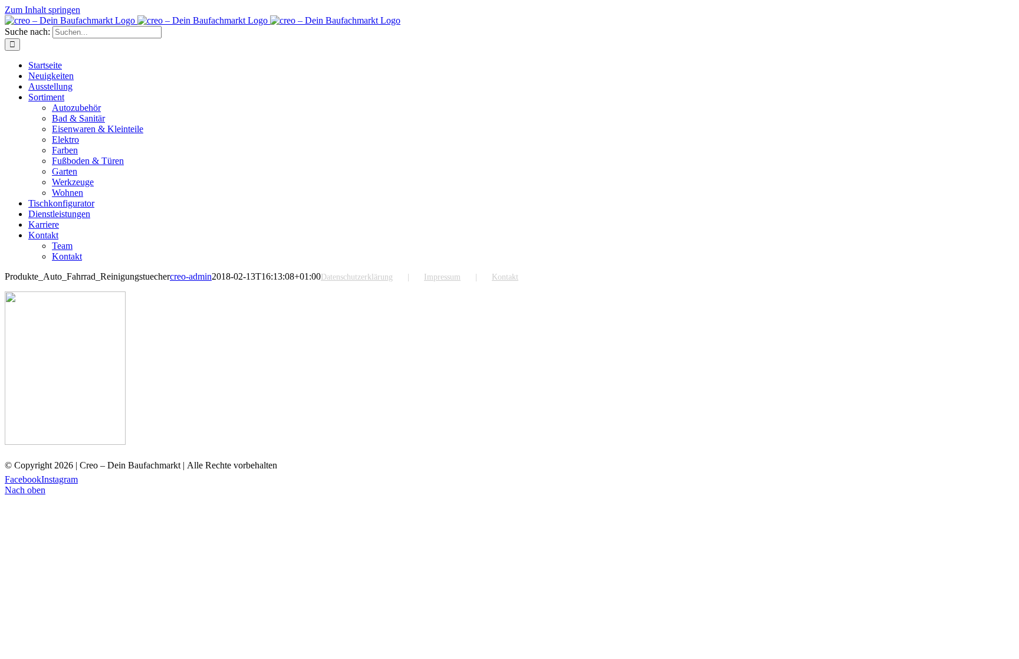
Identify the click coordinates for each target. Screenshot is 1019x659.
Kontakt (505, 277)
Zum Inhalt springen (42, 10)
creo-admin (191, 276)
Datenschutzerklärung (357, 277)
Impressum (442, 277)
